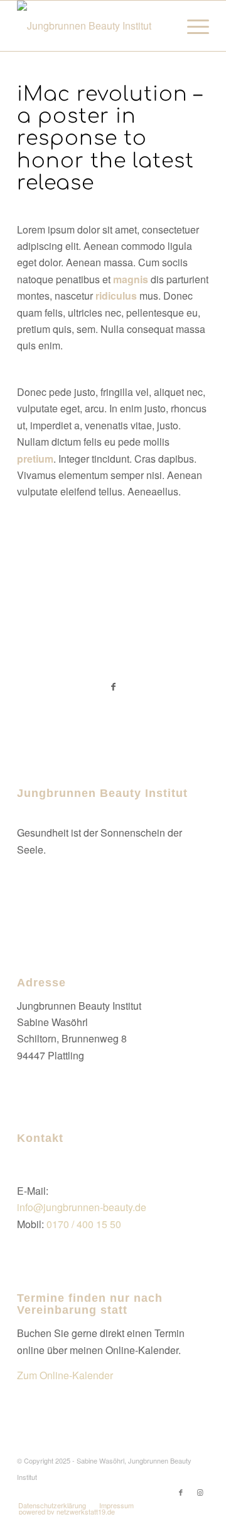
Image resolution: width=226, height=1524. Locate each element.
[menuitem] (192, 26)
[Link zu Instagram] (199, 1491)
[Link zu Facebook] (180, 1491)
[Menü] (192, 26)
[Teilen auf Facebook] (113, 686)
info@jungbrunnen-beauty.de (81, 1207)
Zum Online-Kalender (65, 1375)
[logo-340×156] (94, 26)
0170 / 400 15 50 (83, 1224)
